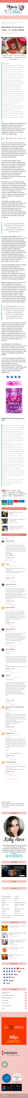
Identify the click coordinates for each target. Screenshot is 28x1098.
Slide (10, 495)
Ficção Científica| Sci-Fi (20, 902)
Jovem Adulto (20, 492)
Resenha (5, 495)
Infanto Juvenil (5, 905)
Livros (4, 494)
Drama (16, 900)
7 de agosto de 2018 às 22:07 (12, 566)
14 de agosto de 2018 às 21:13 (12, 631)
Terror (16, 907)
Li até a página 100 (14, 1005)
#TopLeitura (14, 1000)
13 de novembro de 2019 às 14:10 (13, 764)
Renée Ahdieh (22, 494)
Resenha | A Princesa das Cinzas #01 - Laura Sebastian (17, 520)
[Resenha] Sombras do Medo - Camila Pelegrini (17, 933)
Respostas (9, 560)
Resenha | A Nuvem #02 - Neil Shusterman (15, 513)
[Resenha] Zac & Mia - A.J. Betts (16, 947)
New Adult (16, 913)
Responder (8, 557)
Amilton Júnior (9, 541)
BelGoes (7, 675)
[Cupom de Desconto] (14, 1044)
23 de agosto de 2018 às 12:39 (12, 710)
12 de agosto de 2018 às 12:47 (12, 609)
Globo (19, 490)
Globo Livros (12, 492)
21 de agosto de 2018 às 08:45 (12, 677)
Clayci (7, 564)
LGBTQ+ (3, 913)
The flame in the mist (18, 495)
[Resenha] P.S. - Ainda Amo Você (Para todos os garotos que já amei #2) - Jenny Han (17, 941)
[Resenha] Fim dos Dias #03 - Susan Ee (17, 926)
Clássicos (16, 898)
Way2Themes (15, 1096)
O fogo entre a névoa (12, 494)
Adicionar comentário (12, 779)
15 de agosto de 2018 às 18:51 (12, 651)
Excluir (12, 557)
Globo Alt (5, 492)
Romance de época (19, 915)
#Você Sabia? (14, 1003)
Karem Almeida (10, 607)
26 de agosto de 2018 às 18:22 (12, 735)
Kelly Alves (5, 33)
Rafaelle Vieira (9, 733)
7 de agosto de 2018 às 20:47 (12, 542)
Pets (3, 907)
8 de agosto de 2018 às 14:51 (12, 586)
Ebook (8, 490)
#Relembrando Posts (14, 998)
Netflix (14, 1008)
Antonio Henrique (10, 762)
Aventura (16, 896)
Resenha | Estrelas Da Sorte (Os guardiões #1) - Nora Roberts (16, 527)
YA (9, 22)
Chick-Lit (4, 911)
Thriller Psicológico (19, 909)
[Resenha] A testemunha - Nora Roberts (16, 955)
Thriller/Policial (5, 909)
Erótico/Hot (17, 911)
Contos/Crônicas (6, 898)
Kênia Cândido (10, 649)
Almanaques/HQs (6, 896)
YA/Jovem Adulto (6, 917)
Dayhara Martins (10, 584)
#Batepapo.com (14, 992)
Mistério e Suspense (19, 905)
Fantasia (14, 490)
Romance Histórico (6, 915)
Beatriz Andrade (10, 629)
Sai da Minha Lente (10, 575)
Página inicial (5, 22)
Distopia (4, 900)
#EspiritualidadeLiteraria (14, 995)
